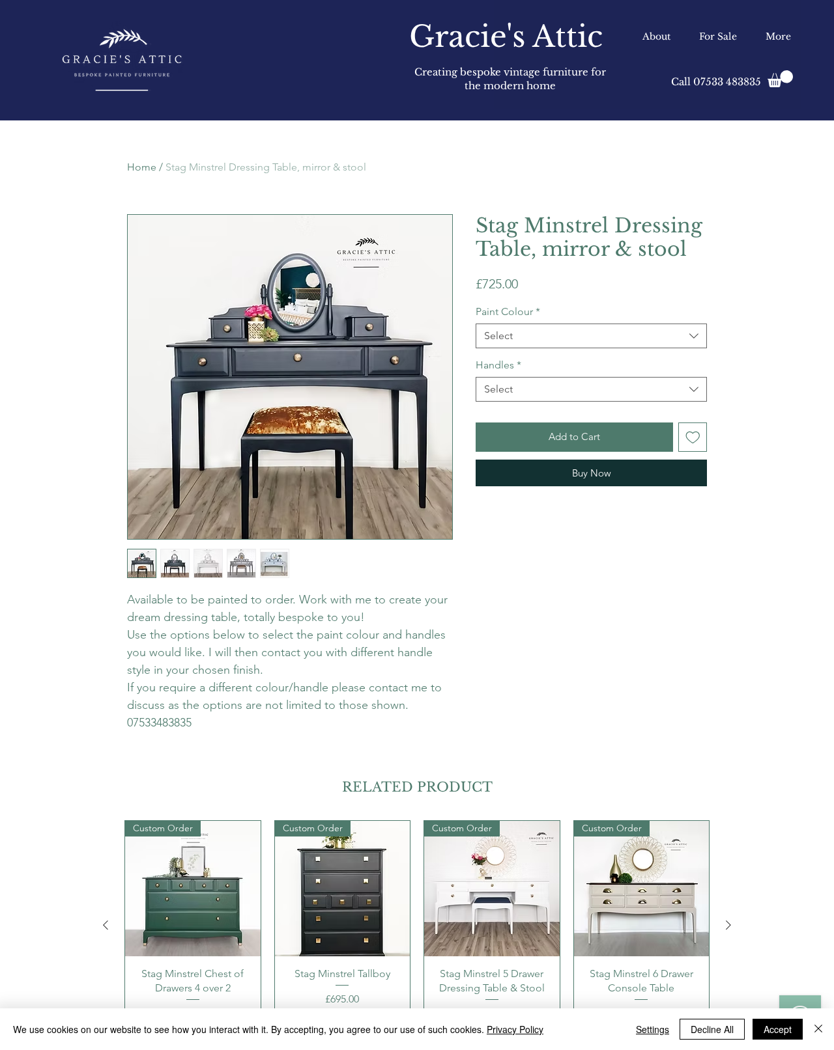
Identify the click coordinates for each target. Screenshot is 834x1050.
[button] (780, 78)
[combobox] (591, 336)
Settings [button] (652, 1029)
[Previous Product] (105, 925)
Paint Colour (508, 311)
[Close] (818, 1029)
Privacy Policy (515, 1029)
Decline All (712, 1029)
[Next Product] (728, 925)
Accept (778, 1029)
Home (141, 167)
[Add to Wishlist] (693, 437)
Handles (498, 365)
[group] (417, 925)
